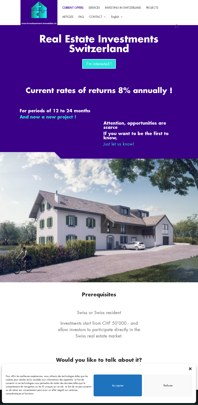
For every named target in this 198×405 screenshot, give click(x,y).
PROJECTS (152, 7)
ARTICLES (67, 17)
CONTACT (95, 17)
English (115, 17)
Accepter (118, 385)
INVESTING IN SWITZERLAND (123, 7)
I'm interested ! (99, 63)
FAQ (81, 17)
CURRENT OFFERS (73, 7)
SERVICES (94, 7)
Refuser (168, 385)
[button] (190, 369)
